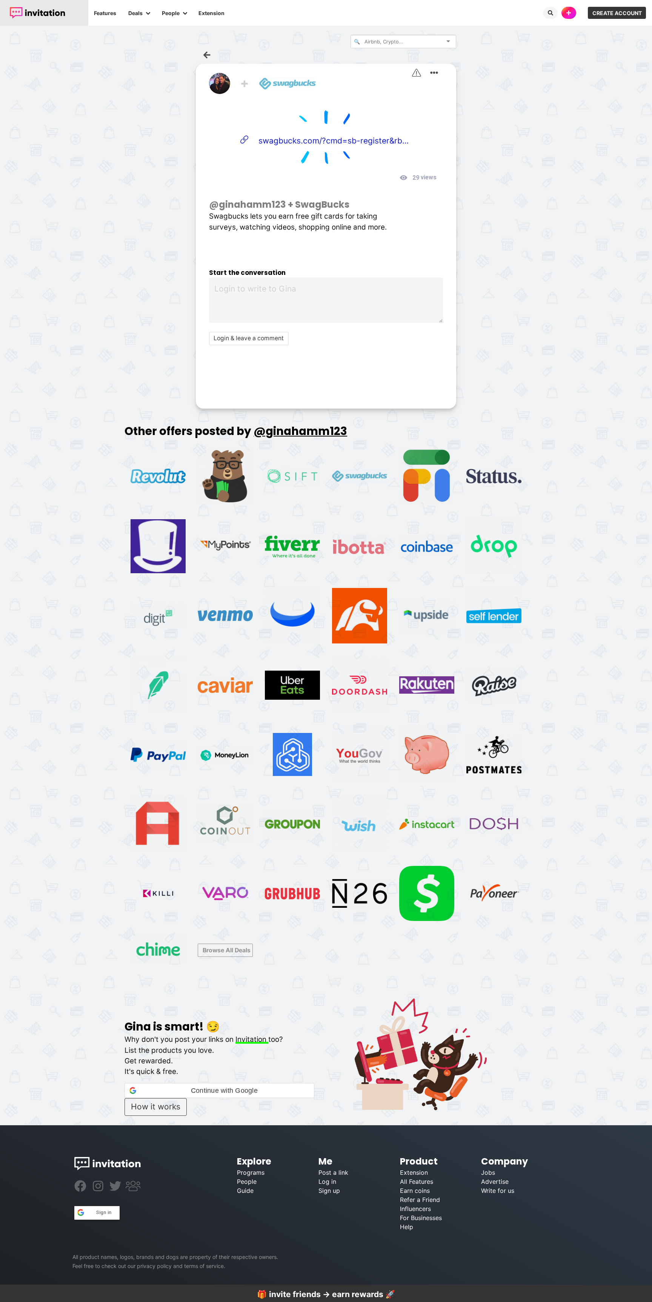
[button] (219, 1090)
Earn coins (415, 1190)
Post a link (333, 1172)
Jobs (488, 1172)
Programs (250, 1172)
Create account (617, 13)
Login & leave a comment (249, 338)
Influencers (415, 1209)
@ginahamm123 (247, 204)
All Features (416, 1181)
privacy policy (154, 1266)
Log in (327, 1181)
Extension (211, 13)
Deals (135, 13)
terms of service (204, 1266)
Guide (245, 1190)
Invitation (251, 1039)
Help (406, 1227)
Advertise (495, 1181)
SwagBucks (322, 204)
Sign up (329, 1190)
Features (105, 13)
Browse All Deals (227, 950)
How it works (155, 1106)
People (171, 13)
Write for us (497, 1190)
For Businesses (421, 1218)
